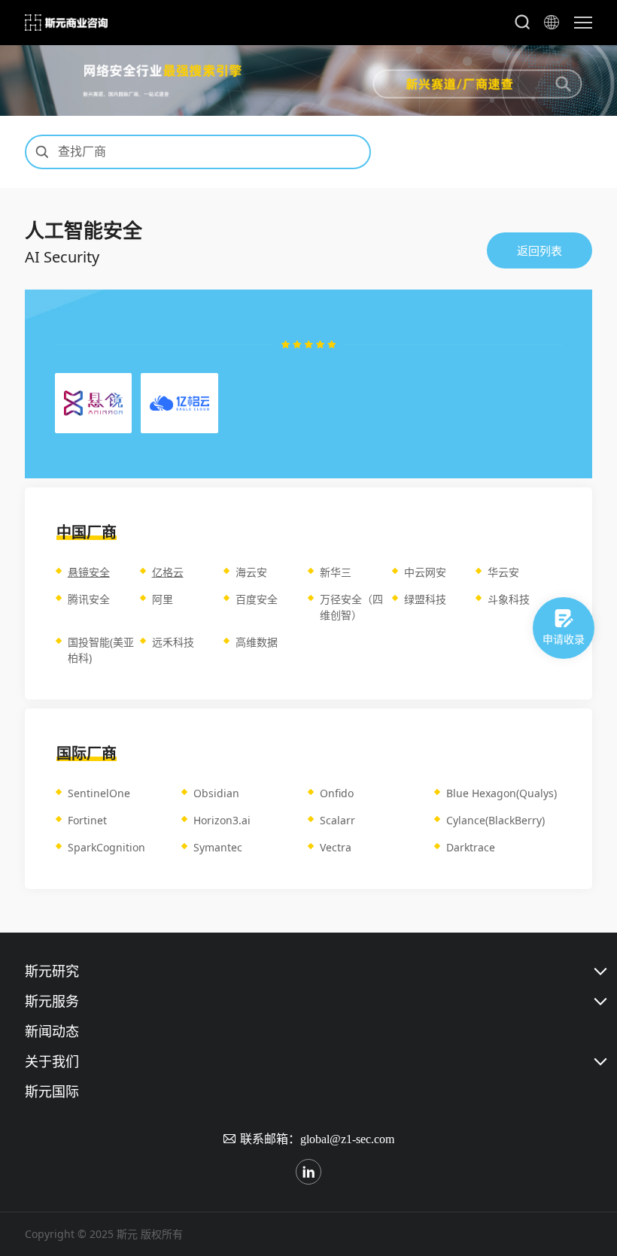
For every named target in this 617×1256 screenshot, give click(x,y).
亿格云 (168, 572)
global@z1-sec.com (347, 1139)
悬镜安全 (89, 572)
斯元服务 (52, 1001)
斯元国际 (52, 1091)
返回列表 (539, 250)
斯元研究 (52, 971)
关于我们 (52, 1061)
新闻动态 (52, 1031)
